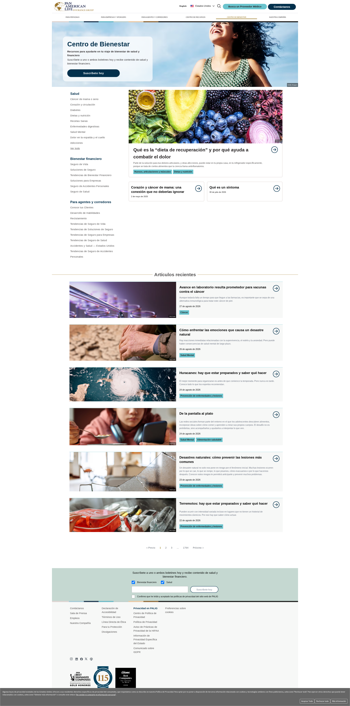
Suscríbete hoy (93, 73)
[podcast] (91, 659)
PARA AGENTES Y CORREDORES (155, 17)
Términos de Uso (111, 617)
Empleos (75, 618)
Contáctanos (282, 6)
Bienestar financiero (147, 582)
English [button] (183, 6)
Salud (169, 582)
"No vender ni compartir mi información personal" (96, 694)
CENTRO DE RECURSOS (195, 17)
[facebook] (81, 659)
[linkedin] (76, 659)
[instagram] (71, 659)
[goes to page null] (273, 149)
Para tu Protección (112, 627)
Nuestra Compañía (80, 623)
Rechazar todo (322, 701)
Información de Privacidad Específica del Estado (145, 639)
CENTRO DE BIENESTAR (236, 17)
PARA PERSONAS (72, 17)
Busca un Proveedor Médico (244, 6)
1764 (185, 548)
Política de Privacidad (145, 622)
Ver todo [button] (75, 148)
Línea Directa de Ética (114, 622)
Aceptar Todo (307, 701)
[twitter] (86, 659)
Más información (339, 701)
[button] (202, 6)
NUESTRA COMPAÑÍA (277, 17)
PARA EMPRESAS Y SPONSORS (113, 17)
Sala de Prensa (78, 613)
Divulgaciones (109, 631)
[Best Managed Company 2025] (81, 680)
